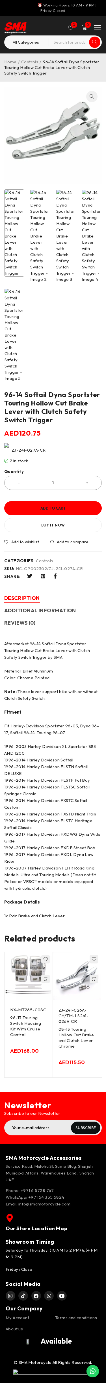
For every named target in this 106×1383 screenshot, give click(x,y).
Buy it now (53, 525)
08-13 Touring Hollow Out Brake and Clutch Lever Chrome (76, 1037)
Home (10, 61)
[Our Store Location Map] (10, 1218)
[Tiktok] (23, 1296)
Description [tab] (22, 598)
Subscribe (85, 1128)
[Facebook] (36, 1296)
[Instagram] (10, 1296)
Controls (29, 61)
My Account (17, 1317)
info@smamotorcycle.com (44, 1204)
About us (14, 1329)
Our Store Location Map (36, 1228)
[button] (92, 96)
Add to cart (53, 508)
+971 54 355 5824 (46, 1197)
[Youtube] (62, 1296)
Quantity (14, 471)
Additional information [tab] (40, 610)
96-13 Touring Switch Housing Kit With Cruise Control (25, 1026)
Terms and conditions (76, 1317)
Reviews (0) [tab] (20, 623)
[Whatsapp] (49, 1296)
